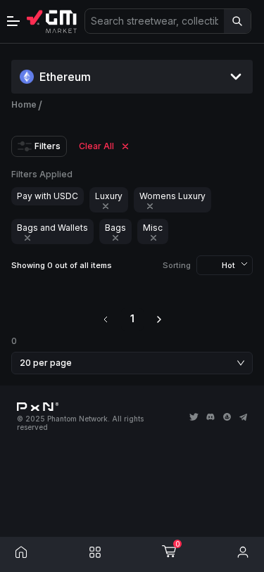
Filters (47, 146)
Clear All (96, 146)
